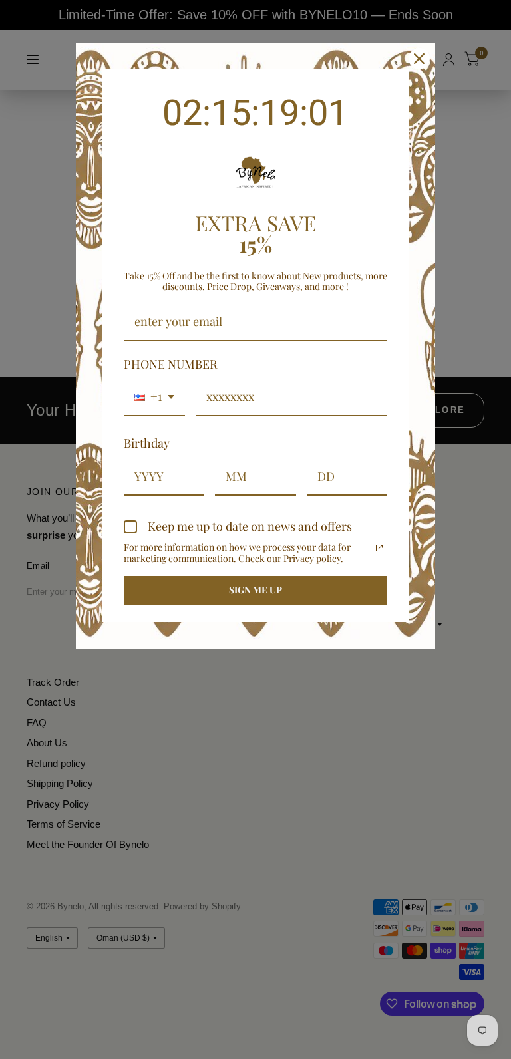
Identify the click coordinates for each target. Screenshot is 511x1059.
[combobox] (154, 397)
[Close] (419, 59)
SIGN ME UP (255, 589)
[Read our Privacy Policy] (379, 548)
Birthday (147, 443)
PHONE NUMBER (171, 364)
